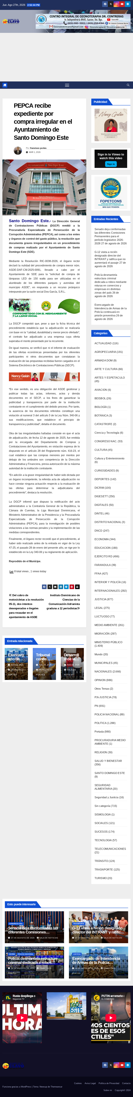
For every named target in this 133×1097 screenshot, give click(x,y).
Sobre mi (107, 1090)
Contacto (126, 1083)
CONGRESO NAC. (106, 441)
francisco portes (38, 148)
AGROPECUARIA (105, 352)
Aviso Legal (90, 1083)
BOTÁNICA (101, 415)
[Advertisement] (66, 57)
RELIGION (101, 752)
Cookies (78, 1083)
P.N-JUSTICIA (103, 697)
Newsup (43, 1087)
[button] (128, 85)
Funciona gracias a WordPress (17, 1087)
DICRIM (99, 487)
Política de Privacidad (109, 1083)
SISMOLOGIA (103, 814)
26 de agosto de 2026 (23, 968)
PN (96, 706)
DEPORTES (102, 479)
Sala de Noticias (48, 938)
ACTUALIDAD (103, 343)
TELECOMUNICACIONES (110, 848)
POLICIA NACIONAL (107, 714)
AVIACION (101, 389)
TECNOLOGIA (103, 840)
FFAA (98, 573)
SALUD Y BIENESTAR (108, 761)
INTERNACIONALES (107, 590)
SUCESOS (101, 831)
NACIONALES (103, 671)
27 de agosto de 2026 (23, 938)
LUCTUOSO (102, 616)
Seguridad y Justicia (107, 797)
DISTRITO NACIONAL (108, 522)
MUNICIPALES (104, 663)
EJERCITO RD (103, 556)
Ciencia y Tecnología (107, 432)
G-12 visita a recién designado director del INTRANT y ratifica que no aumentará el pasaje (97, 932)
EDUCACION (103, 547)
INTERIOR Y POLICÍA (108, 582)
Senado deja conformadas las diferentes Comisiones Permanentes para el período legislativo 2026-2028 (110, 236)
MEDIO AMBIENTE (106, 625)
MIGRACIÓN (102, 633)
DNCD (99, 530)
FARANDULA (103, 565)
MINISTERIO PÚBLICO (108, 642)
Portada (99, 731)
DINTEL (99, 513)
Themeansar (56, 1087)
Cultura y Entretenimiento (110, 458)
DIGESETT (101, 496)
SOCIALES (101, 823)
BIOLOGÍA (101, 407)
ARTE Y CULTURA (106, 369)
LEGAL (99, 608)
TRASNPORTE (104, 869)
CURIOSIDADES (105, 470)
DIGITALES (101, 505)
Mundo (99, 654)
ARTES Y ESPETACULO (110, 377)
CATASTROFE (103, 424)
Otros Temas (102, 688)
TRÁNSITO (101, 861)
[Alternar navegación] (67, 85)
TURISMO (101, 878)
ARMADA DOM (104, 360)
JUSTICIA (100, 599)
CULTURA (101, 450)
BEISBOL (100, 398)
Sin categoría (102, 806)
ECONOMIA (102, 539)
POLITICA (101, 723)
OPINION (100, 680)
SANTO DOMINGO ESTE (110, 773)
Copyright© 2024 (123, 1090)
